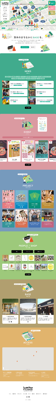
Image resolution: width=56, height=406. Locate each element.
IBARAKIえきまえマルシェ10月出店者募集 (44, 100)
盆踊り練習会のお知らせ (41, 91)
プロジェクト (5, 8)
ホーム (10, 393)
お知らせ (5, 13)
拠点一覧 (5, 7)
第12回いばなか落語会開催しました (17, 83)
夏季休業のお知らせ (14, 100)
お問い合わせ (5, 16)
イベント (5, 11)
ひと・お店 (5, 10)
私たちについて (5, 14)
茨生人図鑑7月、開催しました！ (16, 91)
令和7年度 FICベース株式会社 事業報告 (44, 83)
